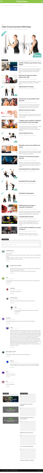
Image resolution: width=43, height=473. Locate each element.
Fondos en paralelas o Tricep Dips (27, 460)
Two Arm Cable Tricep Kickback (26, 446)
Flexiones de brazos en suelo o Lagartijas (26, 405)
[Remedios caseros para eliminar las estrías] (9, 148)
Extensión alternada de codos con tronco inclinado (27, 418)
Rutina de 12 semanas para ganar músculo (29, 157)
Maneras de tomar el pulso (27, 110)
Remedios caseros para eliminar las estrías (29, 146)
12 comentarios (12, 29)
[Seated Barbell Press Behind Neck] (9, 173)
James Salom (28, 112)
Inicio (2, 5)
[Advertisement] (21, 15)
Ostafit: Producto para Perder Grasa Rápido (30, 63)
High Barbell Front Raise (26, 86)
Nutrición (10, 408)
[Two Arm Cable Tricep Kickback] (28, 439)
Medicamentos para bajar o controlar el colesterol (27, 206)
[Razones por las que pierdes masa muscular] (9, 101)
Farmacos (10, 397)
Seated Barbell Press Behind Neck (29, 169)
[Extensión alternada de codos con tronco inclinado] (28, 411)
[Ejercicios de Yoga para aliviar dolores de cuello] (9, 78)
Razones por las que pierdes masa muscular (29, 99)
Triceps (10, 5)
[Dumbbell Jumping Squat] (9, 197)
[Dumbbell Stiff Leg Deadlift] (9, 185)
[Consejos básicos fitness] (9, 219)
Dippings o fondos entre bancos (26, 432)
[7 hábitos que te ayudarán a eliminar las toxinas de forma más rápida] (9, 124)
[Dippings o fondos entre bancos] (28, 426)
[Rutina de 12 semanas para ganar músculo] (9, 159)
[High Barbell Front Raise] (9, 90)
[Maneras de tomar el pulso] (9, 113)
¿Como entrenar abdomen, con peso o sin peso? (30, 228)
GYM (4, 5)
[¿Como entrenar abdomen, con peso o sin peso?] (9, 230)
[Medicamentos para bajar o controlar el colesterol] (9, 208)
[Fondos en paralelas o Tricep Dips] (28, 453)
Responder (12, 273)
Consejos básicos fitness (26, 216)
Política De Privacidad (14, 470)
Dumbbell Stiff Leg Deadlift (27, 181)
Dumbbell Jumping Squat (26, 193)
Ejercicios (7, 5)
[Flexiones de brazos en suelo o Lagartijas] (28, 398)
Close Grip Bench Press (26, 133)
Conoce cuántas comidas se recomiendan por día (11, 410)
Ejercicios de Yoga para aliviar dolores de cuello (28, 76)
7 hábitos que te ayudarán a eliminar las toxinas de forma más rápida (30, 121)
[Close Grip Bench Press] (9, 137)
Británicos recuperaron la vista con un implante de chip (10, 421)
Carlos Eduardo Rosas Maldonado (21, 29)
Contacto (7, 470)
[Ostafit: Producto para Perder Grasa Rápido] (9, 66)
